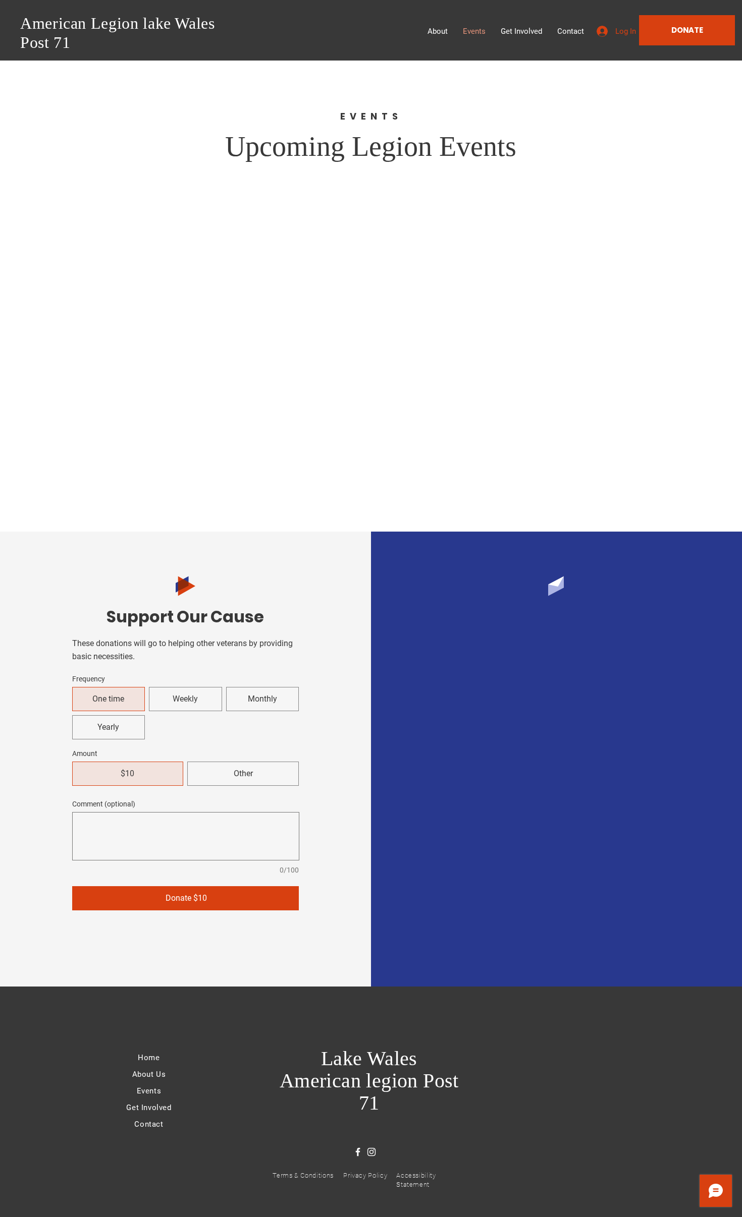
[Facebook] (357, 1151)
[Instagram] (371, 1151)
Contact (148, 1124)
